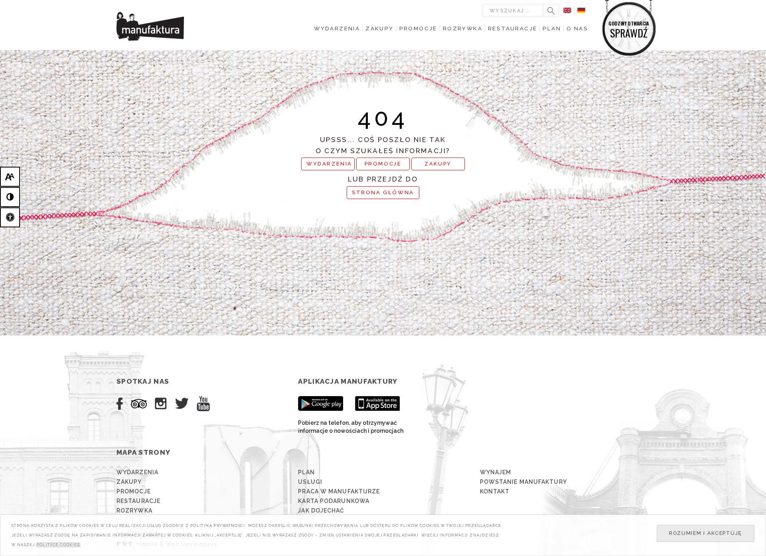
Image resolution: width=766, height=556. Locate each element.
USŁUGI (310, 482)
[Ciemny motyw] (10, 197)
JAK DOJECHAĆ (321, 510)
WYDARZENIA (329, 164)
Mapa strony (143, 452)
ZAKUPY (438, 164)
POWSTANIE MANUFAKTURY (523, 482)
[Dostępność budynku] (10, 217)
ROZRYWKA (134, 510)
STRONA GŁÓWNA (383, 192)
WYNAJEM (495, 472)
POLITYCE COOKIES (58, 545)
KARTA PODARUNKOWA (333, 501)
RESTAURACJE (138, 501)
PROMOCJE (383, 164)
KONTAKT (495, 491)
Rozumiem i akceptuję (705, 533)
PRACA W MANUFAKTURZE (339, 491)
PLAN (306, 472)
